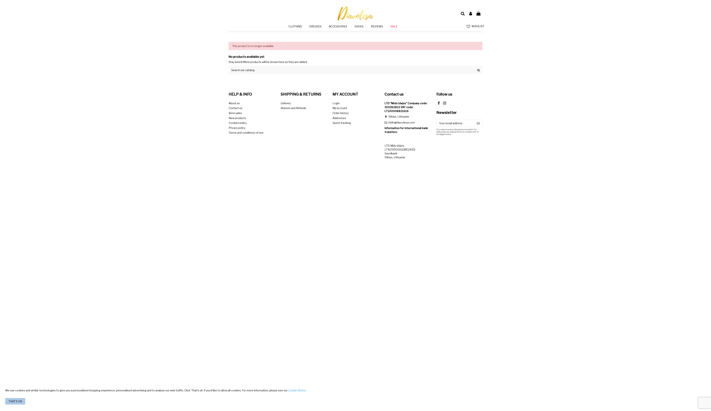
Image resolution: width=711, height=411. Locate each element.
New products (237, 118)
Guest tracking (342, 122)
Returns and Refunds (293, 108)
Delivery (286, 103)
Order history (341, 113)
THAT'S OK (15, 401)
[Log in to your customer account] (470, 13)
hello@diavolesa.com (401, 122)
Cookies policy (238, 122)
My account (340, 108)
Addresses (339, 118)
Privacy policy (237, 127)
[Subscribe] (478, 123)
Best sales (235, 113)
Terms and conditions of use (246, 132)
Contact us (235, 108)
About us (234, 103)
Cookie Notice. (297, 390)
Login (336, 103)
